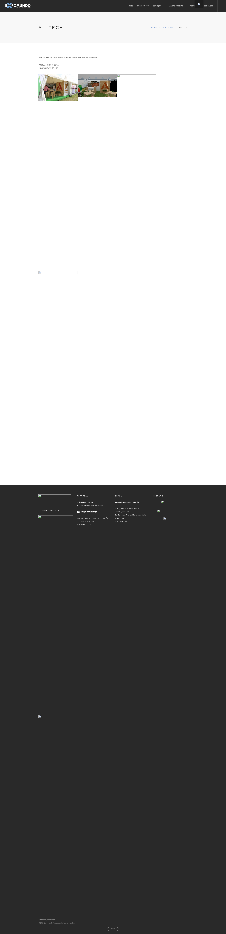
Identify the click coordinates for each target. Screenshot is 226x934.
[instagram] (180, 919)
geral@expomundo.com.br (128, 502)
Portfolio (168, 28)
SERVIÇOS (157, 6)
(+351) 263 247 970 (86, 502)
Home (154, 28)
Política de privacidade (46, 920)
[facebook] (176, 919)
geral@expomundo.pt (88, 512)
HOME (130, 6)
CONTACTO (208, 6)
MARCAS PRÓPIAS (175, 6)
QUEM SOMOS (143, 6)
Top (113, 929)
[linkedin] (184, 919)
